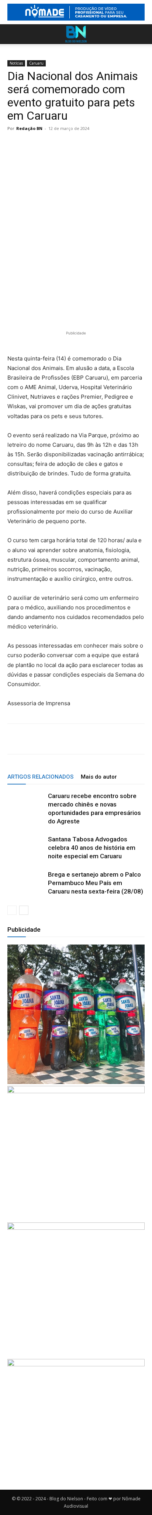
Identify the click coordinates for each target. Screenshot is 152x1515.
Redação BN (29, 128)
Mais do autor (99, 776)
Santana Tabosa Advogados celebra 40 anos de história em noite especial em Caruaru (91, 848)
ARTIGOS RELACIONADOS (40, 776)
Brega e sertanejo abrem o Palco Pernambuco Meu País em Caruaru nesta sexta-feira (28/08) (95, 883)
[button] (12, 34)
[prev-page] (12, 910)
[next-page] (23, 910)
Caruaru (36, 63)
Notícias (16, 63)
